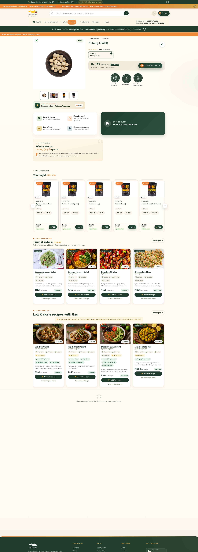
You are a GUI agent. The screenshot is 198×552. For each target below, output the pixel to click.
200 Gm (66, 212)
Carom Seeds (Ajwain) (70, 204)
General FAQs (101, 547)
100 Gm (39, 212)
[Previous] (33, 205)
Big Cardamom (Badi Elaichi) (44, 205)
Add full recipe (50, 295)
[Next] (165, 205)
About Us (76, 547)
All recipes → (158, 240)
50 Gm (48, 212)
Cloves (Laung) (94, 204)
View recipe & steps (48, 298)
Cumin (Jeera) (120, 204)
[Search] (126, 13)
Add (53, 227)
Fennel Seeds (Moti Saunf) (151, 204)
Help (168, 2)
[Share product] (162, 44)
